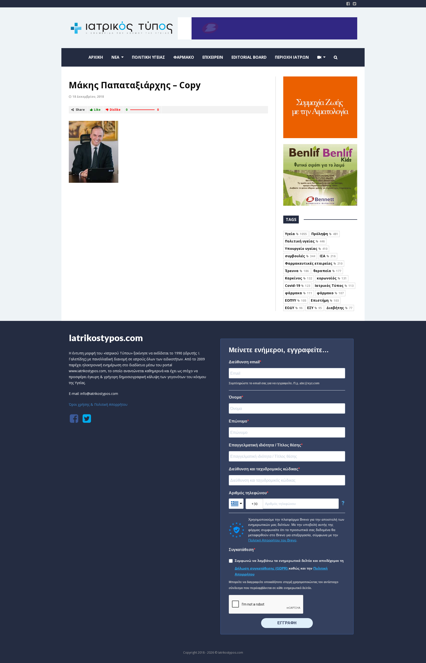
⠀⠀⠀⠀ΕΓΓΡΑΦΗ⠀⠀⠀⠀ (287, 623)
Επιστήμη (325, 300)
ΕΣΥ (314, 307)
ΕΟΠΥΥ (295, 300)
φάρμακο (330, 293)
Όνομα (235, 397)
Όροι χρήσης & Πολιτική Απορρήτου (98, 404)
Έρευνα (297, 270)
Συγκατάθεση (241, 550)
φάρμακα (298, 293)
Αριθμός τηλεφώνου (248, 493)
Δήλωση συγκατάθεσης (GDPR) (262, 568)
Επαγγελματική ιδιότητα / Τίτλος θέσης (265, 445)
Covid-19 (297, 285)
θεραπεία (327, 270)
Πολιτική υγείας (305, 241)
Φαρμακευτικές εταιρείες (313, 263)
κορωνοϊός (332, 278)
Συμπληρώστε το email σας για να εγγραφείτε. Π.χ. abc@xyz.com (274, 383)
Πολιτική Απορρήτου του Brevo (272, 540)
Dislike (115, 110)
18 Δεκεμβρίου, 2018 (88, 96)
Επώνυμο (238, 421)
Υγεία (296, 233)
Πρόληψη (324, 233)
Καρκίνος (298, 278)
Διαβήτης (339, 307)
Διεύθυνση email (244, 362)
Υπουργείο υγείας (306, 248)
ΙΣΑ (328, 256)
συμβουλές (300, 256)
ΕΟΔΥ (293, 307)
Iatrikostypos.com (106, 337)
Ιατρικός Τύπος (334, 285)
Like (97, 110)
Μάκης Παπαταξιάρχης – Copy (135, 85)
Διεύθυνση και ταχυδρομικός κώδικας (263, 469)
